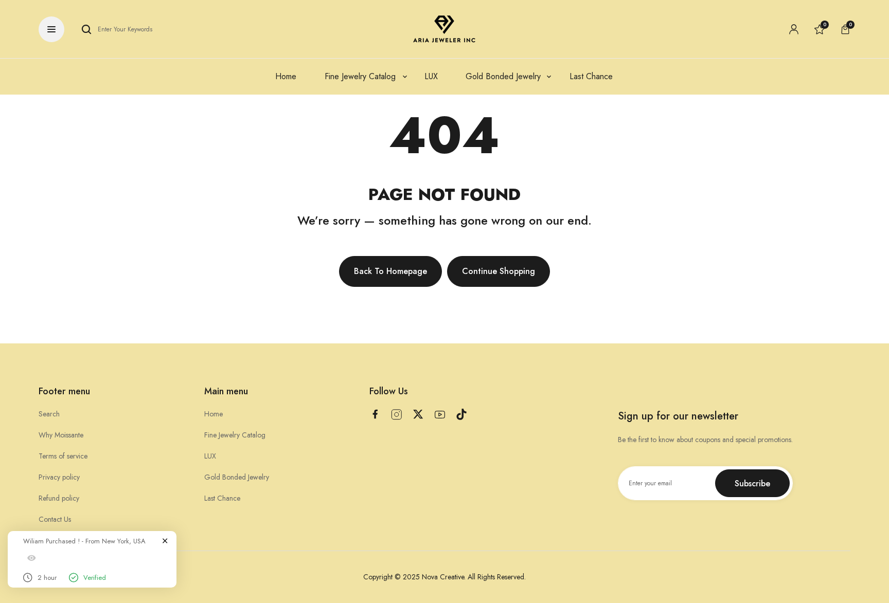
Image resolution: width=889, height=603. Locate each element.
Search (49, 414)
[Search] (86, 29)
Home (213, 414)
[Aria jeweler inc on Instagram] (396, 415)
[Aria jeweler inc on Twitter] (418, 414)
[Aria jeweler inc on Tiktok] (461, 414)
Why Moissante (61, 435)
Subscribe (752, 483)
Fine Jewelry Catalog (234, 435)
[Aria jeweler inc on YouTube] (440, 415)
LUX (210, 456)
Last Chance (222, 498)
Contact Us (55, 519)
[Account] (794, 29)
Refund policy (59, 498)
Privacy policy (59, 477)
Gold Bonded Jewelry (236, 477)
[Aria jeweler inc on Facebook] (375, 414)
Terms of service (63, 456)
